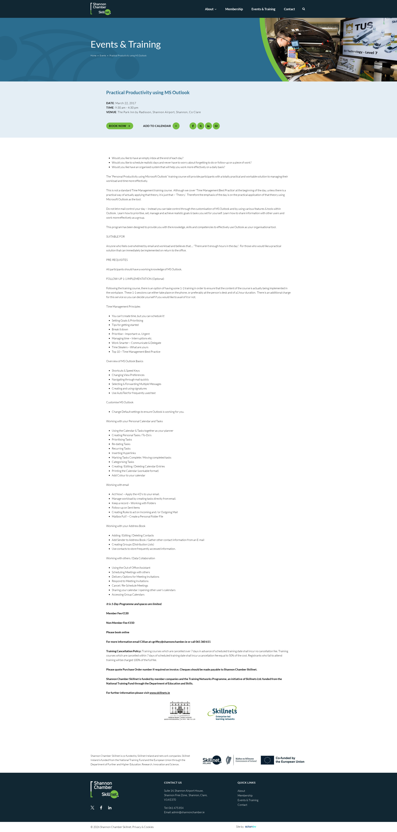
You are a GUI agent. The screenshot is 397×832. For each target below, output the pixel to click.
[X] (200, 125)
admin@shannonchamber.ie (188, 812)
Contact (289, 9)
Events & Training (263, 9)
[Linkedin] (110, 808)
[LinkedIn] (208, 125)
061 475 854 (176, 808)
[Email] (216, 125)
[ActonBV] (251, 826)
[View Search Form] (303, 9)
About (241, 790)
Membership (234, 9)
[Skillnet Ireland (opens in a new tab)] (253, 760)
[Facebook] (193, 125)
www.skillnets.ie (159, 692)
